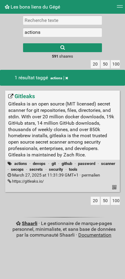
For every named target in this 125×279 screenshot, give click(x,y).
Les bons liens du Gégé (34, 7)
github (67, 163)
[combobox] (62, 32)
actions (56, 78)
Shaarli (29, 223)
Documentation (94, 235)
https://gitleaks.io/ (27, 181)
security (56, 169)
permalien (55, 175)
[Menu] (120, 8)
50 (105, 64)
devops (39, 163)
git (54, 163)
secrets (36, 169)
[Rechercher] (62, 47)
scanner (108, 163)
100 (116, 64)
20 (95, 64)
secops (17, 169)
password (86, 163)
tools (73, 169)
